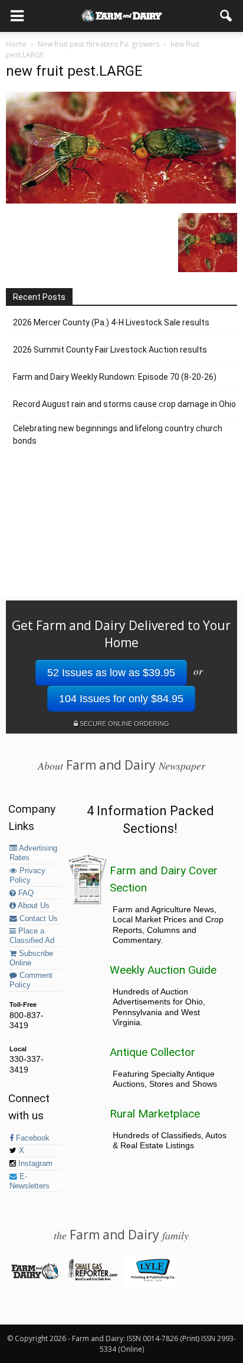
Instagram (34, 1163)
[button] (226, 16)
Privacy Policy (27, 875)
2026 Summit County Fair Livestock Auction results (110, 349)
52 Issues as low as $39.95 (111, 673)
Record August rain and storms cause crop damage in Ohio (124, 404)
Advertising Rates (33, 853)
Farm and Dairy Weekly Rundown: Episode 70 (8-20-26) (114, 377)
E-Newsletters (29, 1181)
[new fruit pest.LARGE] (121, 200)
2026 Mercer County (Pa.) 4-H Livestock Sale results (111, 322)
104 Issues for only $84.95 (121, 699)
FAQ (25, 893)
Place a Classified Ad (31, 936)
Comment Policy (30, 980)
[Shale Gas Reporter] (92, 1278)
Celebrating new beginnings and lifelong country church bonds (117, 434)
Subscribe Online (31, 958)
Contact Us (37, 919)
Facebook (32, 1138)
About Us (33, 906)
